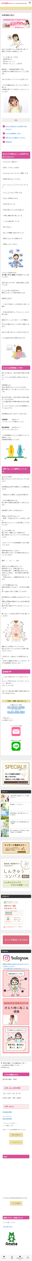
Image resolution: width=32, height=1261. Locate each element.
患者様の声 (9, 142)
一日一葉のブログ (8, 1226)
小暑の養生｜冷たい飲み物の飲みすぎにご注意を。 (19, 822)
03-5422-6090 (16, 707)
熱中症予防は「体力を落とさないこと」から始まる (19, 814)
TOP (14, 1063)
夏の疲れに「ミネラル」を (16, 804)
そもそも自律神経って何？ (13, 133)
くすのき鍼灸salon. (9, 926)
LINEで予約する (16, 1135)
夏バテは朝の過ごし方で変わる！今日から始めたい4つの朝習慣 (19, 831)
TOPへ (28, 1258)
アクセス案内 (16, 1203)
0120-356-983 (16, 711)
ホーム (4, 1258)
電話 (12, 1258)
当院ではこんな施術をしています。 (16, 137)
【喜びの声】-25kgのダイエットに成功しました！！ (19, 796)
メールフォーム (16, 1142)
